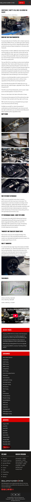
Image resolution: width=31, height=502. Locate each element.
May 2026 (5, 430)
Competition (6, 368)
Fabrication (5, 375)
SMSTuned (5, 402)
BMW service (6, 364)
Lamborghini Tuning (7, 380)
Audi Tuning (5, 362)
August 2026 (6, 423)
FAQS (4, 470)
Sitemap (4, 476)
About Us (5, 458)
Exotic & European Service (9, 373)
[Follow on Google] (15, 494)
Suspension (5, 406)
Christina (5, 15)
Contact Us (5, 474)
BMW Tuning (6, 366)
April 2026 (5, 432)
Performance (6, 393)
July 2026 (5, 426)
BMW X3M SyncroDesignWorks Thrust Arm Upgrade (14, 343)
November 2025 (6, 444)
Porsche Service (6, 395)
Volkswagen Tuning (7, 413)
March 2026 (5, 435)
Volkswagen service (7, 411)
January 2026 (6, 439)
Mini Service (5, 386)
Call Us (21, 2)
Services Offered (6, 463)
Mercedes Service (7, 382)
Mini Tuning (5, 389)
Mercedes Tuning (7, 384)
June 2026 (5, 428)
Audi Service (6, 359)
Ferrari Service (6, 377)
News (16, 15)
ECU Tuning (5, 371)
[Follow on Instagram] (18, 494)
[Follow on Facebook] (12, 494)
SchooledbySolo (6, 400)
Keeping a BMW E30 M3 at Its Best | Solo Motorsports (15, 333)
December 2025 (6, 441)
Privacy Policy (6, 472)
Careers (4, 467)
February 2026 (6, 437)
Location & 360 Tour (7, 461)
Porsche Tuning (6, 397)
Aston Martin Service (7, 357)
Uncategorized (6, 409)
